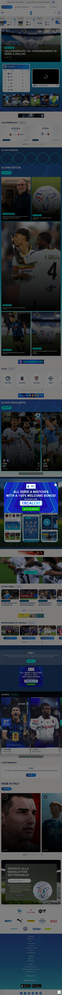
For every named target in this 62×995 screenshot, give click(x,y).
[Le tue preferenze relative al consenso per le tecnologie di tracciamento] (59, 992)
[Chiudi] (55, 485)
